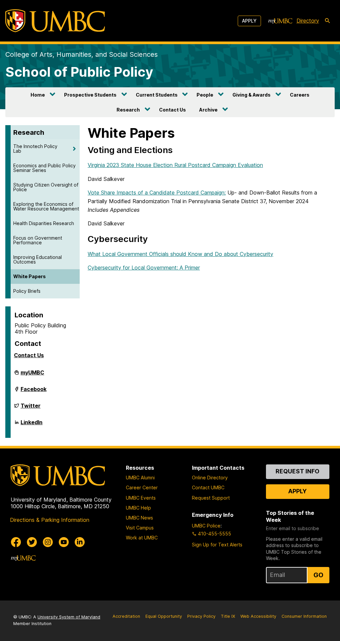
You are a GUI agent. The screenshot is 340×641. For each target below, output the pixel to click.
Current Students (157, 95)
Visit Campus (140, 527)
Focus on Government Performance (37, 240)
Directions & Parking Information (49, 520)
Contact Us (172, 110)
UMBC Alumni (140, 477)
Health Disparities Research (43, 223)
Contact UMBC (208, 487)
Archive (208, 110)
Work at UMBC (142, 537)
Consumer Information (304, 616)
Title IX (228, 616)
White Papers (29, 276)
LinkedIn (31, 425)
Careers (299, 95)
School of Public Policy (79, 72)
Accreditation (126, 616)
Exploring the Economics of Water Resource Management (46, 206)
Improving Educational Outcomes (37, 259)
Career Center (142, 487)
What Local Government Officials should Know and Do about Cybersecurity (180, 254)
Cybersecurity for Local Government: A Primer (144, 267)
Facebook (33, 391)
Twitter (31, 408)
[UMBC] (55, 20)
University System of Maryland (69, 616)
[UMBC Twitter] (32, 542)
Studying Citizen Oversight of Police (45, 187)
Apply (249, 21)
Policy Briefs (27, 291)
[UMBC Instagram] (48, 542)
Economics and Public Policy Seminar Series (44, 168)
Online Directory (210, 477)
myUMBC (32, 375)
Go (318, 575)
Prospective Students (90, 95)
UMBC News (139, 518)
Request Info (297, 471)
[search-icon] (327, 21)
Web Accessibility (258, 616)
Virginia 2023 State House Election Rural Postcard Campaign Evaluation (175, 165)
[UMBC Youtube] (63, 542)
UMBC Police (206, 525)
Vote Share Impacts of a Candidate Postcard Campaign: (157, 192)
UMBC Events (141, 498)
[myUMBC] (280, 21)
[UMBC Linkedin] (79, 542)
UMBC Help (138, 508)
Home (38, 95)
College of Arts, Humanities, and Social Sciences (81, 54)
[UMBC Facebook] (16, 542)
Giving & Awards (251, 95)
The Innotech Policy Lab (35, 148)
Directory (308, 20)
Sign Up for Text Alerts (217, 544)
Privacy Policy (201, 616)
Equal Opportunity (163, 616)
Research (128, 110)
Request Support (211, 498)
